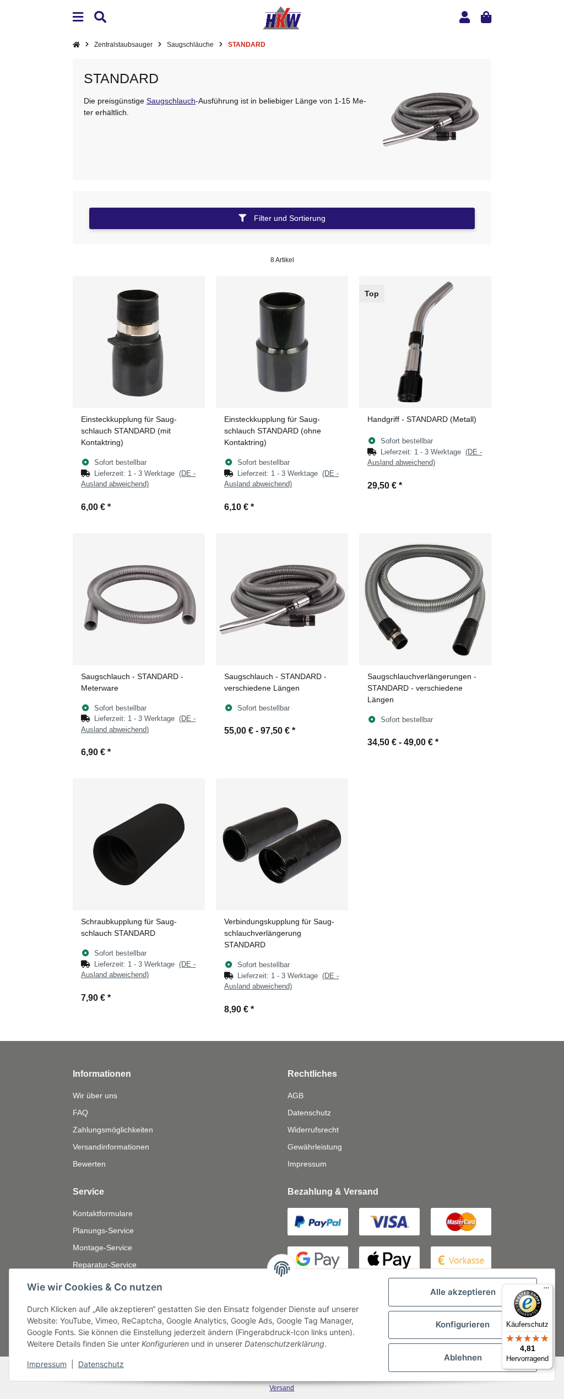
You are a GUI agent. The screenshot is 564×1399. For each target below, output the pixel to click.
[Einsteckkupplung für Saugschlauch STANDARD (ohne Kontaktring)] (282, 342)
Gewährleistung (315, 1146)
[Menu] (78, 17)
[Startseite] (76, 45)
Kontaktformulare (103, 1213)
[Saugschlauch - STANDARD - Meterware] (139, 599)
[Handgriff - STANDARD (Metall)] (425, 342)
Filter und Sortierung (289, 218)
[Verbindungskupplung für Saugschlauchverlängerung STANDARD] (282, 844)
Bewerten (89, 1163)
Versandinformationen (111, 1146)
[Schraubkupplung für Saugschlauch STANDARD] (139, 844)
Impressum (307, 1163)
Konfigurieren (463, 1324)
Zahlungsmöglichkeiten (113, 1129)
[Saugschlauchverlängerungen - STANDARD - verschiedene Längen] (425, 599)
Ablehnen (463, 1357)
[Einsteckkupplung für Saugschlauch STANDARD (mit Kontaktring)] (139, 342)
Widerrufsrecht (313, 1129)
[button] (464, 17)
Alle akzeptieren (463, 1292)
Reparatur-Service (105, 1264)
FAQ (80, 1112)
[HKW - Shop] (282, 17)
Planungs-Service (103, 1230)
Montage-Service (102, 1247)
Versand (281, 1388)
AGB (295, 1095)
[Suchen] (100, 17)
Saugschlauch (171, 100)
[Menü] (546, 1290)
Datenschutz (309, 1112)
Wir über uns (95, 1095)
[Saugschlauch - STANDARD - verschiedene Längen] (282, 599)
